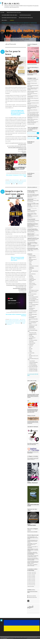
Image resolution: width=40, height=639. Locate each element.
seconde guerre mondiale (20, 181)
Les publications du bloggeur (9, 17)
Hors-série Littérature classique (32, 312)
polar (13, 320)
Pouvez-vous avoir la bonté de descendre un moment (32, 558)
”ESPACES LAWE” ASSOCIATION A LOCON (32, 537)
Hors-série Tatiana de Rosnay (32, 323)
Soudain (29, 209)
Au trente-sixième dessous (32, 229)
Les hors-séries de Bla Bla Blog (9, 15)
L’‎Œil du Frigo (31, 341)
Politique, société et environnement (32, 280)
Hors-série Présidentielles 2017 (33, 319)
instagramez (15, 174)
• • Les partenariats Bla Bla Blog (32, 331)
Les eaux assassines (31, 219)
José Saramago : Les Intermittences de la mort (32, 544)
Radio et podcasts (32, 283)
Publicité (30, 281)
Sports (30, 288)
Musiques (30, 275)
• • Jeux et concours (32, 328)
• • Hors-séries (31, 295)
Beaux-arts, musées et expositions (33, 260)
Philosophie (31, 276)
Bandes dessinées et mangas (32, 257)
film (8, 320)
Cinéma (10, 319)
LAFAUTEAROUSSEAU (32, 554)
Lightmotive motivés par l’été (33, 238)
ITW (30, 272)
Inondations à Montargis (33, 369)
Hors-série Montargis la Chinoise (33, 315)
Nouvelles (30, 348)
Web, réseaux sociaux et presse (33, 292)
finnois (12, 181)
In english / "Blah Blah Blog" (33, 271)
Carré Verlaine (29, 547)
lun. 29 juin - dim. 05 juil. (31, 574)
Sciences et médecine (32, 284)
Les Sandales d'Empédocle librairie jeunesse (32, 541)
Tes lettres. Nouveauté (31, 540)
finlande (9, 181)
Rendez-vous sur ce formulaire (32, 531)
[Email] (28, 601)
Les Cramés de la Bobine (33, 340)
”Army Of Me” (29, 564)
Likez (7, 174)
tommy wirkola (16, 320)
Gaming (30, 264)
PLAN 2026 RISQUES (30, 536)
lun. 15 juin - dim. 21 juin (31, 577)
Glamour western (30, 234)
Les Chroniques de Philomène (32, 338)
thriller (23, 319)
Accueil (2, 12)
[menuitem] (2, 12)
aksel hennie (21, 182)
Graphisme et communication (31, 268)
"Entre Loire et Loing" (32, 332)
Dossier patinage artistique (33, 296)
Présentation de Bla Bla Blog (14, 12)
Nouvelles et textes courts (33, 355)
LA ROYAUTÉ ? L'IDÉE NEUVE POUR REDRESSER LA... (32, 553)
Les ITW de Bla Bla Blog (25, 15)
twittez (13, 314)
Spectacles (31, 287)
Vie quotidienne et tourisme (33, 290)
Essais (30, 354)
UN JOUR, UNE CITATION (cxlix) (32, 555)
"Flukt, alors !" (24, 152)
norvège (10, 320)
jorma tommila (16, 182)
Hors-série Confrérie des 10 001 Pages (33, 302)
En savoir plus (5, 638)
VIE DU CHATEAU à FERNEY (33, 559)
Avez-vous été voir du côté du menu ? (32, 592)
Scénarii (30, 357)
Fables (30, 347)
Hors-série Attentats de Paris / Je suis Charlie (33, 300)
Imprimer (13, 183)
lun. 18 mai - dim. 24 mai (31, 583)
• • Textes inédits (31, 352)
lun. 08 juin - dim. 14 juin (31, 579)
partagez (10, 174)
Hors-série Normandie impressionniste (32, 317)
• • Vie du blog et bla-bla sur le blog (33, 359)
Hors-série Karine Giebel (33, 310)
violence (6, 182)
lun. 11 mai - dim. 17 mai (31, 584)
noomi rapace (21, 320)
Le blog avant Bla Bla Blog (33, 362)
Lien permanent (20, 183)
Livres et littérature (32, 273)
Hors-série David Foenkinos (33, 304)
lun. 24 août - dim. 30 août (31, 572)
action (14, 181)
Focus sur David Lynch (32, 298)
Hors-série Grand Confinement (32, 309)
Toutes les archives (30, 586)
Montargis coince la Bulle (33, 370)
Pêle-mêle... (4, 20)
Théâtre (30, 351)
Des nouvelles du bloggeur (26, 17)
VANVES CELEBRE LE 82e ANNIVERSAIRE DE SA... (32, 549)
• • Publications (31, 344)
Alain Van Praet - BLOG (32, 556)
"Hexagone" (31, 345)
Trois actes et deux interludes (33, 194)
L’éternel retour (30, 199)
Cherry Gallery (31, 336)
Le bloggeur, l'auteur (32, 363)
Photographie (31, 278)
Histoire (30, 269)
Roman (30, 350)
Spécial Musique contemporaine (31, 327)
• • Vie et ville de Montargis (33, 366)
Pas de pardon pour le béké (32, 248)
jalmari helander (11, 182)
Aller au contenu (3, 0)
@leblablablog (29, 176)
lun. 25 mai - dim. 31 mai (31, 581)
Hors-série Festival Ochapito (32, 306)
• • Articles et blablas (15, 319)
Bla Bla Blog (11, 3)
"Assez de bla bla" (32, 360)
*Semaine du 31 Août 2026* (32, 546)
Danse (30, 263)
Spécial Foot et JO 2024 (33, 325)
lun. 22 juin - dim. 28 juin (31, 576)
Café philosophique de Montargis (33, 334)
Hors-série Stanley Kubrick (33, 321)
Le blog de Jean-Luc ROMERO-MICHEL (32, 563)
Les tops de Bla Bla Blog (33, 365)
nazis (25, 181)
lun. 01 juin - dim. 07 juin (31, 580)
